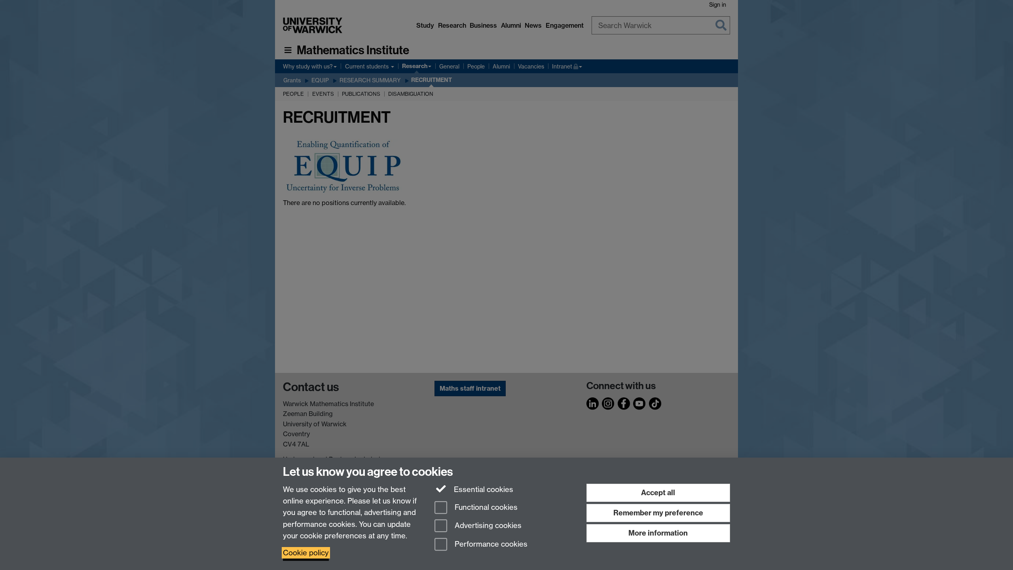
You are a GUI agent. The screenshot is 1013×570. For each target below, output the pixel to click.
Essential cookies (482, 489)
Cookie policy (306, 552)
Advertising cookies (487, 525)
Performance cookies (490, 544)
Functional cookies (485, 507)
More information (658, 533)
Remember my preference (658, 512)
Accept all (658, 492)
